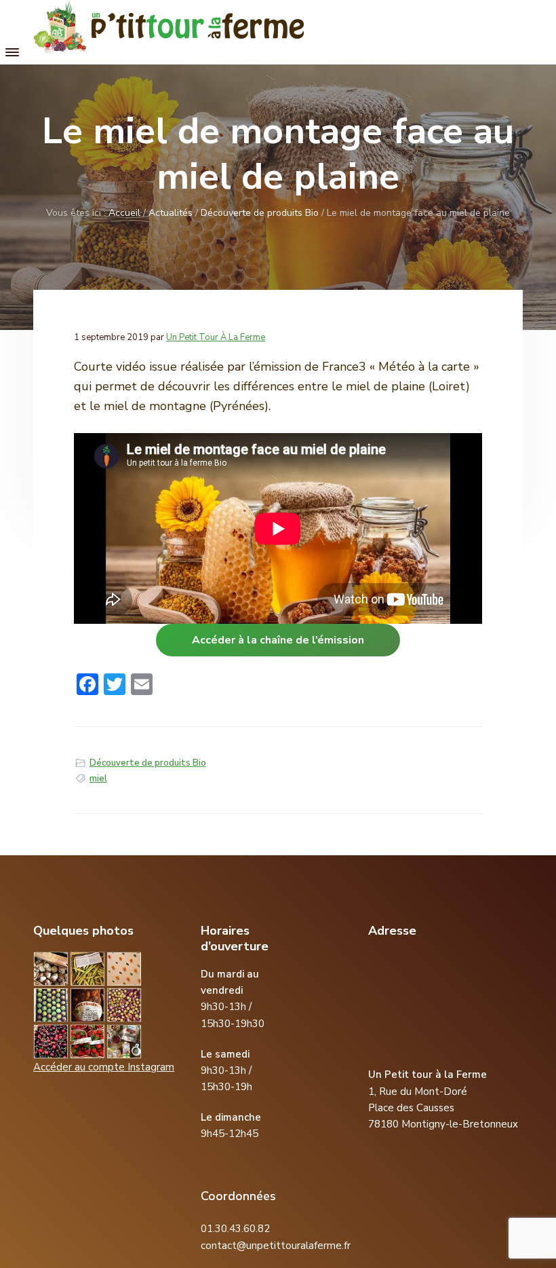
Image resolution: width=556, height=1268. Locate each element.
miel (98, 778)
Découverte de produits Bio (148, 763)
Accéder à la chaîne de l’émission (278, 640)
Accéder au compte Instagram (103, 1067)
